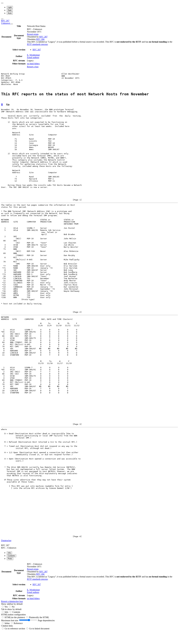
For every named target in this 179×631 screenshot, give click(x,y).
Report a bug (32, 67)
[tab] (9, 552)
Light (10, 7)
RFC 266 (40, 39)
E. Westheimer (33, 55)
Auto (10, 13)
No (13, 607)
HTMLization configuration (13, 614)
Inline (7, 623)
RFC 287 (43, 37)
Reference (18, 623)
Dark (10, 10)
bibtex (37, 63)
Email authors (33, 57)
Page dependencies (46, 620)
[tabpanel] (89, 582)
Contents (16, 612)
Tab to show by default (11, 609)
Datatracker (6, 540)
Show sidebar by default (12, 604)
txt (28, 63)
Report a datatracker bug (12, 601)
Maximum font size (9, 620)
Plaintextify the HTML (39, 617)
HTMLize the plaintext (15, 617)
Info (7, 612)
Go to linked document (39, 628)
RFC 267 (6, 21)
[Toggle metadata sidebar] (2, 18)
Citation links (7, 626)
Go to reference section (15, 628)
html (32, 63)
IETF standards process (37, 44)
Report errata (32, 34)
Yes (6, 607)
